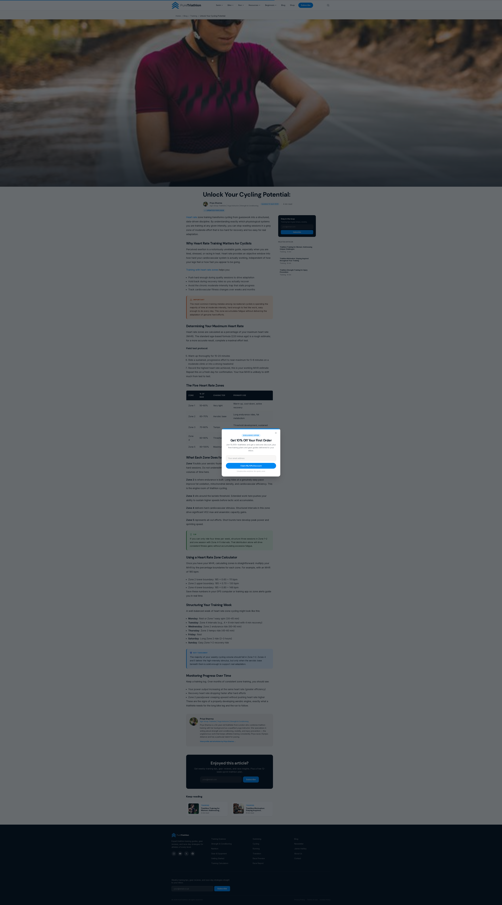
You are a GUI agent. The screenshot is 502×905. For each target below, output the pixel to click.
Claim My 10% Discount (251, 466)
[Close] (275, 433)
